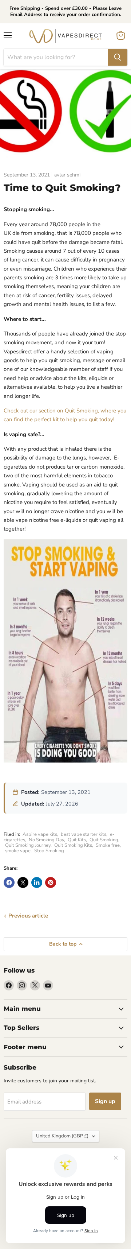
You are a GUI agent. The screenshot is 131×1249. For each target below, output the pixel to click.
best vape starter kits (83, 834)
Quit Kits (77, 840)
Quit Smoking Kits (73, 845)
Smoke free (108, 845)
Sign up (105, 1101)
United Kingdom (62, 1136)
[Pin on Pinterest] (50, 882)
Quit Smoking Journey (28, 845)
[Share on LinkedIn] (36, 882)
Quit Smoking (104, 840)
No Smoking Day (46, 840)
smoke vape (18, 850)
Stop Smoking (49, 850)
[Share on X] (22, 882)
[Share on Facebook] (9, 882)
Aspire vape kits (40, 834)
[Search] (117, 57)
